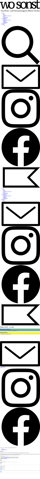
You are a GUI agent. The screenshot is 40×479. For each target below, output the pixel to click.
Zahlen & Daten (5, 198)
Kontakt (4, 200)
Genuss (4, 16)
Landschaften (4, 20)
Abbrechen (5, 458)
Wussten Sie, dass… (4, 332)
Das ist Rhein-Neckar (4, 18)
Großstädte (4, 21)
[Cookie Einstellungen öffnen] (6, 340)
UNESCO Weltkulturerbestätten (7, 195)
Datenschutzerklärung (4, 449)
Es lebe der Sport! (5, 17)
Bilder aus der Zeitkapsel (5, 329)
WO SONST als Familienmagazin (7, 15)
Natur (4, 13)
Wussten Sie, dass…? (5, 193)
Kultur (4, 14)
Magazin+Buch (3, 23)
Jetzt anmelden (2, 458)
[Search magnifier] (1, 463)
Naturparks (4, 19)
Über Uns (3, 24)
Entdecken (3, 188)
